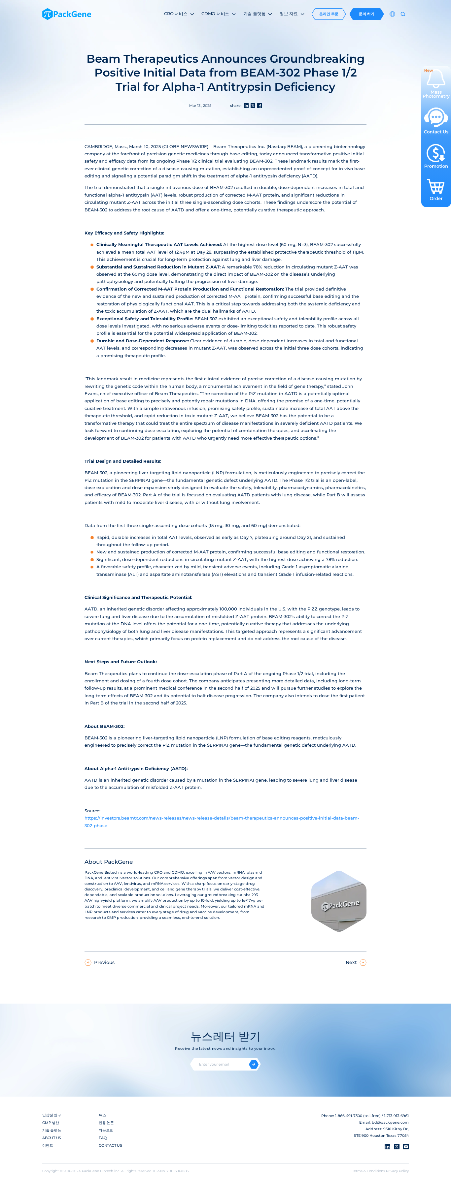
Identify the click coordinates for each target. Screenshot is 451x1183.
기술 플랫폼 (51, 1130)
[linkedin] (387, 1146)
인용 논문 (106, 1122)
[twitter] (396, 1146)
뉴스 (102, 1115)
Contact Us (110, 1145)
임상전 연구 (51, 1115)
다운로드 (106, 1130)
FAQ (102, 1138)
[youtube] (406, 1146)
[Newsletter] (254, 1064)
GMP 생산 (50, 1122)
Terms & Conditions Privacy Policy (380, 1171)
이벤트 (47, 1145)
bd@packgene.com (390, 1122)
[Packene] (66, 14)
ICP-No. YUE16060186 (171, 1171)
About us (51, 1138)
